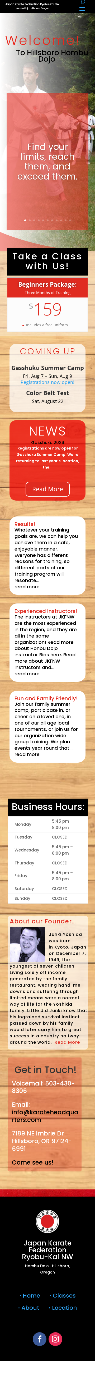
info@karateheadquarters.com (45, 1116)
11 (70, 220)
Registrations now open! (47, 382)
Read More (47, 489)
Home (32, 1295)
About (29, 1308)
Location (63, 1308)
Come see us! (32, 1162)
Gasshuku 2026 (47, 442)
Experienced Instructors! (46, 611)
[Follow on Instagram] (55, 1339)
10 (65, 220)
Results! (25, 524)
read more (27, 586)
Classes (63, 1295)
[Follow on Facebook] (39, 1339)
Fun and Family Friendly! (46, 698)
